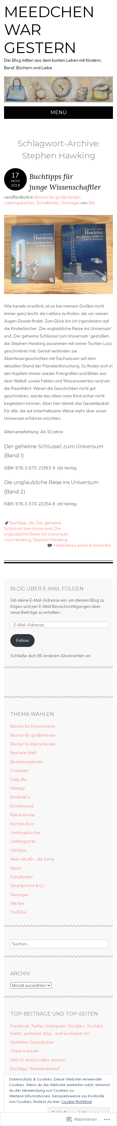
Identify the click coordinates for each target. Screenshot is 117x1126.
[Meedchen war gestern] (58, 102)
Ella (92, 202)
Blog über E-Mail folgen (47, 589)
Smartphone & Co (27, 885)
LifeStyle (18, 850)
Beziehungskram (26, 761)
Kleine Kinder (23, 814)
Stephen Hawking (50, 539)
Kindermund (21, 805)
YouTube (18, 912)
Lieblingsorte (23, 841)
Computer (19, 770)
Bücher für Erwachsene (32, 726)
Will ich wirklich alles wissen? (38, 1059)
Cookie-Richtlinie (76, 1101)
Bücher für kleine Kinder (33, 743)
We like (17, 903)
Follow (22, 640)
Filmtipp (17, 788)
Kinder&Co (20, 796)
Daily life (18, 779)
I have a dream (24, 1050)
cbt (31, 522)
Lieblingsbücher (19, 202)
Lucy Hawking (17, 539)
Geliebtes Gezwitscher (32, 1042)
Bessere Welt (23, 752)
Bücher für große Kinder (57, 197)
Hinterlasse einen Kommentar (82, 545)
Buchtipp (18, 522)
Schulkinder (48, 202)
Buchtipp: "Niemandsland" (35, 1068)
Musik (15, 868)
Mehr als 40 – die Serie (32, 859)
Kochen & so (22, 823)
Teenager (70, 202)
